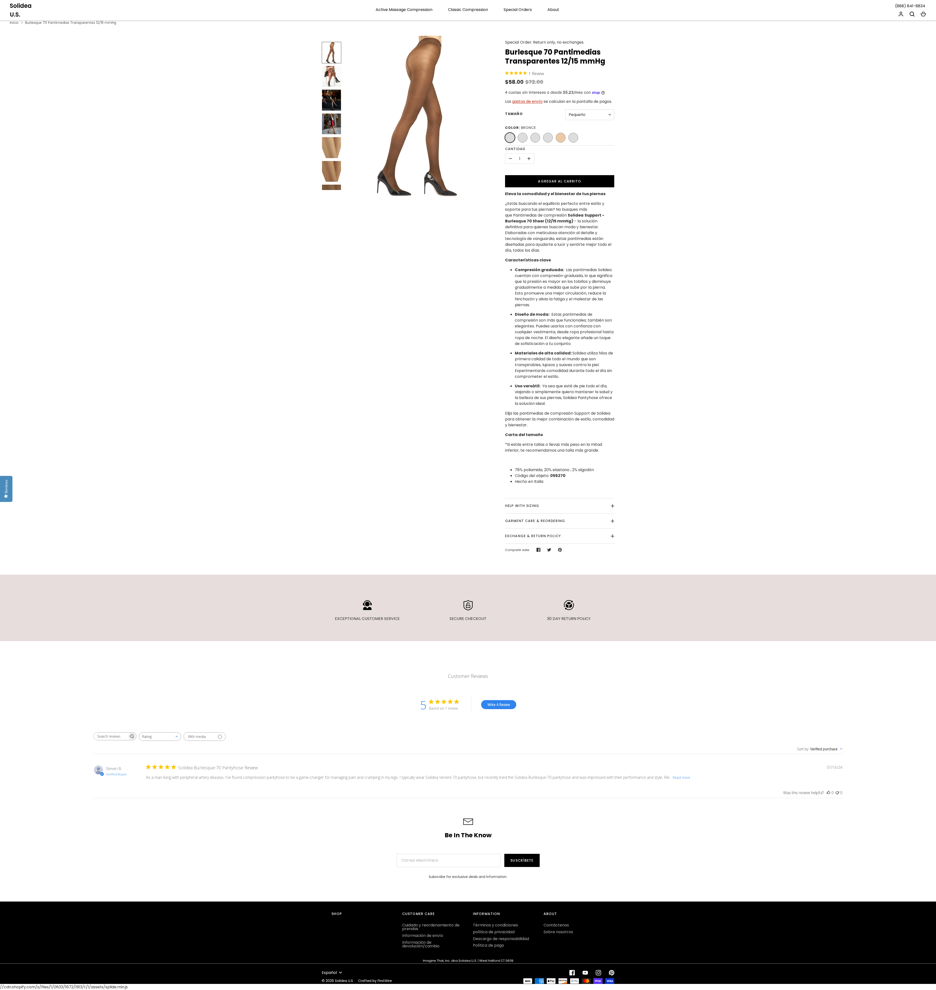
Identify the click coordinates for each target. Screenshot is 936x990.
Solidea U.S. (21, 10)
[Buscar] (912, 14)
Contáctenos (556, 925)
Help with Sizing (522, 505)
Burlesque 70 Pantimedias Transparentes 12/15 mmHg (70, 22)
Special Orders (518, 9)
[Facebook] (572, 972)
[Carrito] (923, 14)
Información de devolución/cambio (420, 944)
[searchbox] (110, 736)
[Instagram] (598, 972)
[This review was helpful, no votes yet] (828, 792)
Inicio (14, 22)
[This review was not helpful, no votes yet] (837, 792)
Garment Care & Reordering (535, 520)
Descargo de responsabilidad (501, 939)
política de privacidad (494, 932)
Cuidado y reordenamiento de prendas (430, 927)
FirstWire (385, 980)
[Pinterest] (611, 972)
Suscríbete (521, 860)
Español (329, 972)
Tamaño (514, 113)
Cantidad (515, 148)
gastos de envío (527, 101)
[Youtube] (585, 972)
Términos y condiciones (495, 925)
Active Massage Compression (404, 9)
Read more (681, 777)
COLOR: (520, 128)
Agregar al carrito (559, 181)
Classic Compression (468, 9)
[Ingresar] (901, 14)
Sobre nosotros (558, 932)
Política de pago (488, 945)
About (553, 9)
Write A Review (499, 704)
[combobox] (160, 736)
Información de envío (422, 935)
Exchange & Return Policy (533, 535)
